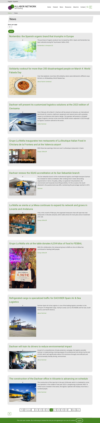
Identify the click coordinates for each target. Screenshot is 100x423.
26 (51, 410)
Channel (55, 7)
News (61, 7)
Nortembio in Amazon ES (45, 45)
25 (47, 410)
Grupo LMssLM (42, 151)
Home (49, 7)
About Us (76, 7)
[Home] (11, 7)
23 (40, 410)
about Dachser (41, 313)
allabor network (25, 6)
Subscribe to (50, 413)
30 (66, 410)
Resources (68, 7)
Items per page (12, 24)
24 (44, 410)
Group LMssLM (42, 220)
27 (55, 410)
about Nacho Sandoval (44, 81)
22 (36, 410)
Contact (83, 7)
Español (15, 1)
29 (62, 410)
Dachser (40, 188)
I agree (79, 420)
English (10, 1)
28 (58, 410)
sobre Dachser (41, 124)
